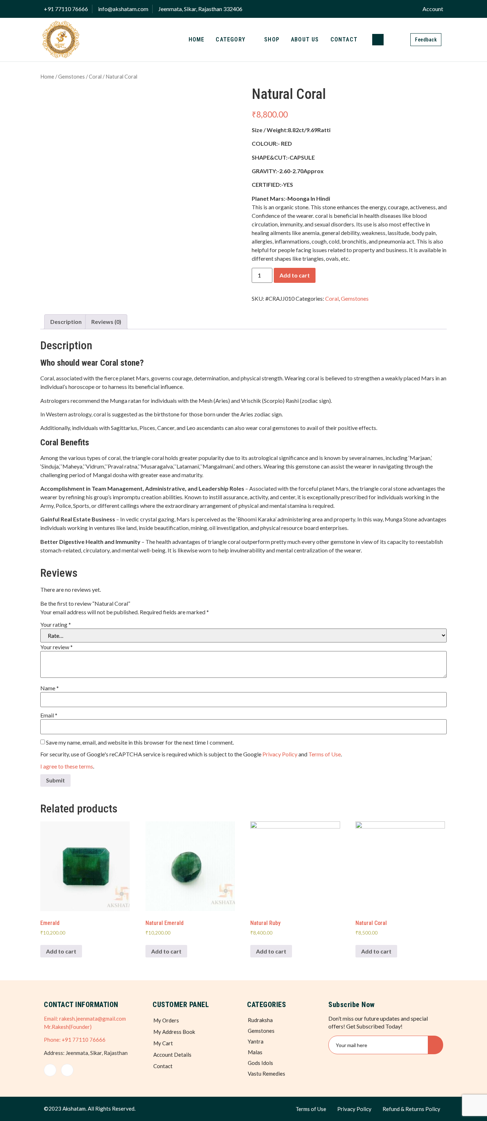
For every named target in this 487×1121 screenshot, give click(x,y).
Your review (56, 647)
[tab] (66, 321)
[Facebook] (50, 1070)
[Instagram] (67, 1070)
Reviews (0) (106, 321)
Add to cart (295, 275)
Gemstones (71, 76)
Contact (344, 39)
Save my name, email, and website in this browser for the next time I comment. (140, 742)
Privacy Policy (279, 754)
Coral (95, 76)
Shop (272, 39)
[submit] (435, 1045)
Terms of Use (324, 754)
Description (66, 321)
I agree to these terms (66, 766)
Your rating (55, 624)
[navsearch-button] (378, 39)
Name (49, 688)
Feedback (426, 39)
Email (48, 715)
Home (197, 39)
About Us (305, 39)
